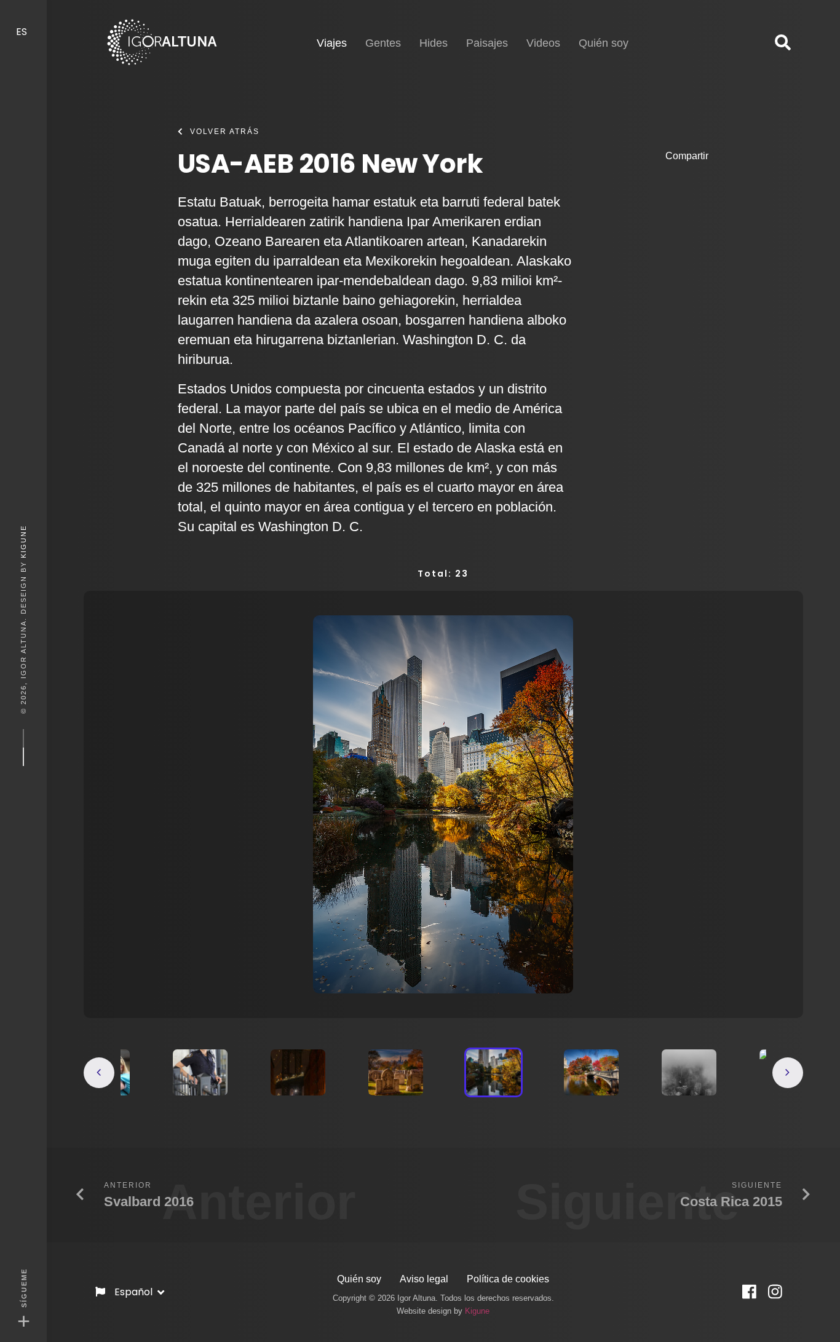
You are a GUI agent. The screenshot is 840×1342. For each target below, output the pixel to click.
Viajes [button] (332, 42)
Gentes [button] (383, 43)
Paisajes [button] (487, 43)
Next (787, 1072)
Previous (99, 1072)
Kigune (23, 541)
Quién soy (359, 1279)
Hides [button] (433, 43)
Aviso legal (424, 1279)
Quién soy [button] (603, 43)
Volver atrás (225, 131)
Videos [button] (543, 43)
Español (134, 1292)
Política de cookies (508, 1279)
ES (23, 32)
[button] (783, 43)
